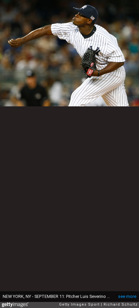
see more (127, 296)
